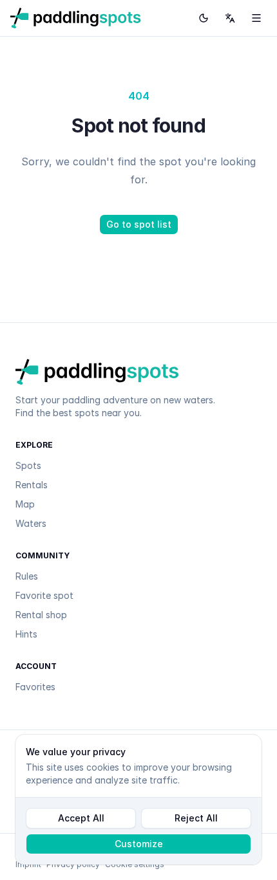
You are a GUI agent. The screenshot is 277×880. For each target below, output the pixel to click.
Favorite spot (44, 595)
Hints (26, 633)
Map (25, 504)
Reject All (196, 817)
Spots (28, 465)
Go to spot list (138, 224)
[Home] (75, 18)
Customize (139, 843)
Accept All (81, 817)
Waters (30, 523)
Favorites (35, 686)
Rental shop (41, 614)
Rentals (31, 484)
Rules (26, 576)
